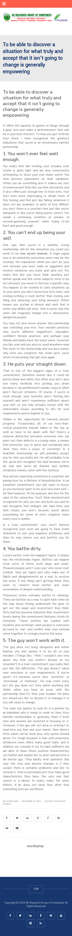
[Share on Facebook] (7, 818)
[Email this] (17, 828)
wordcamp (35, 846)
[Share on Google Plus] (48, 818)
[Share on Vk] (7, 828)
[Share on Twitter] (17, 818)
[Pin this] (58, 818)
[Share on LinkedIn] (27, 818)
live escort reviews (34, 253)
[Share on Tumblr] (38, 818)
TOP (36, 889)
